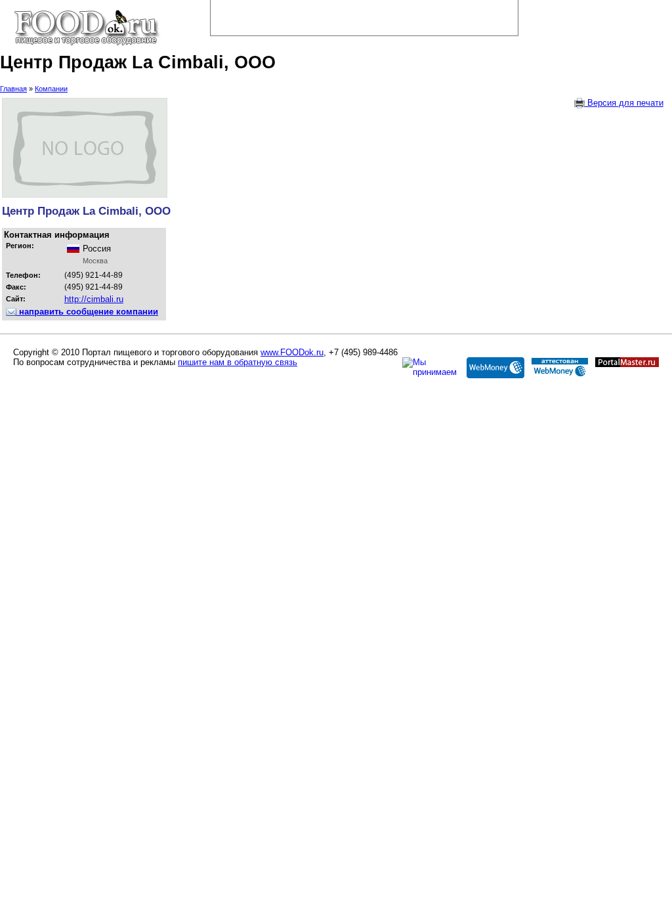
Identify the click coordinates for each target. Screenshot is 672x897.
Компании (51, 89)
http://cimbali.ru (93, 299)
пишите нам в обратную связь (237, 362)
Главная (13, 89)
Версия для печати (624, 103)
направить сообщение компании (87, 312)
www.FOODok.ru (292, 352)
